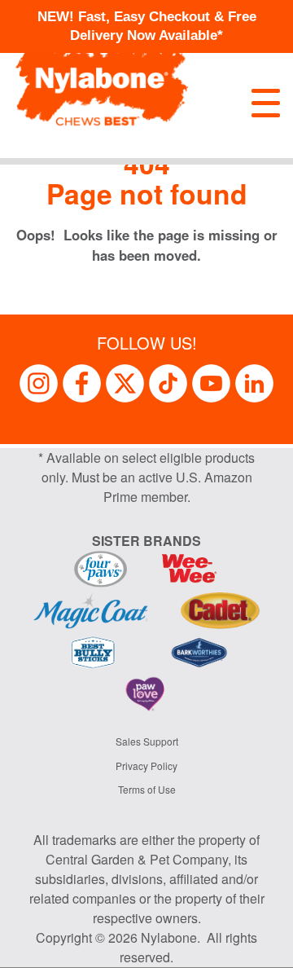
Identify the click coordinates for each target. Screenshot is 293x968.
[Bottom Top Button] (256, 947)
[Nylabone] (101, 78)
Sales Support (147, 741)
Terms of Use (147, 789)
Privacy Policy (146, 765)
